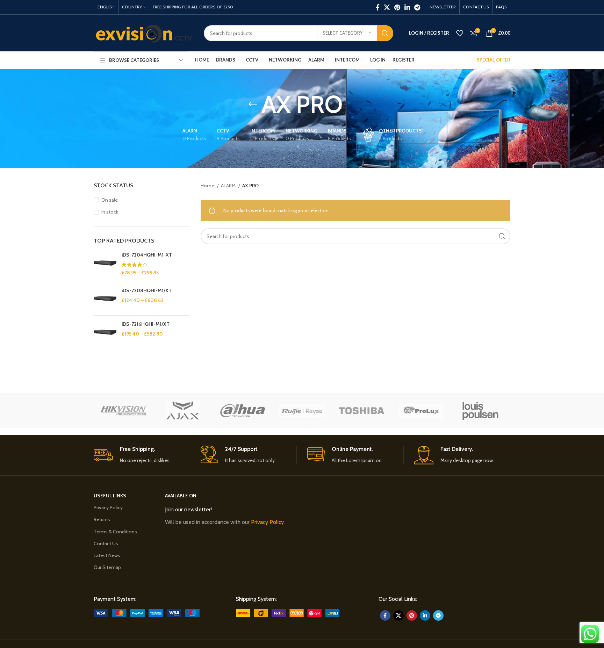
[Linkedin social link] (407, 7)
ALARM (229, 185)
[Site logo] (143, 32)
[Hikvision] (123, 410)
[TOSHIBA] (361, 410)
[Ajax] (183, 410)
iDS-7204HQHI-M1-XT (147, 255)
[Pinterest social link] (397, 7)
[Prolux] (421, 410)
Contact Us (106, 543)
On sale (109, 200)
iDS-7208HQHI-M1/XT (147, 290)
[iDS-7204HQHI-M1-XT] (105, 264)
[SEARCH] (385, 33)
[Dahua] (242, 410)
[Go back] (252, 104)
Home (208, 185)
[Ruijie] (302, 410)
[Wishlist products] (460, 33)
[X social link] (387, 7)
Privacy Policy (108, 507)
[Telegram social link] (417, 7)
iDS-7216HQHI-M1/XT (146, 324)
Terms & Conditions (115, 531)
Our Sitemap (107, 567)
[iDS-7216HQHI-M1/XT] (105, 332)
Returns (102, 519)
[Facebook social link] (378, 7)
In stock (109, 212)
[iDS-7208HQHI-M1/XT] (105, 298)
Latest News (107, 555)
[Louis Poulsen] (480, 410)
